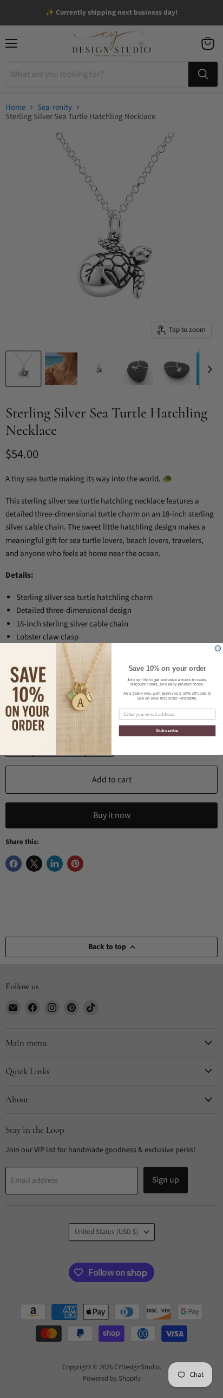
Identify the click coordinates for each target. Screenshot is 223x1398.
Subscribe (167, 730)
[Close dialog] (218, 648)
